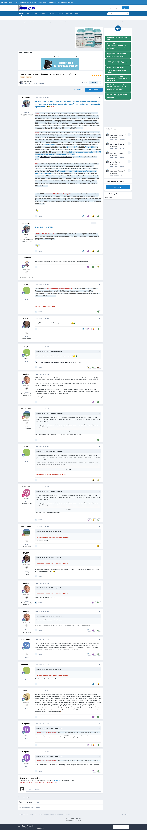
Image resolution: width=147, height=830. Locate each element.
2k (27, 427)
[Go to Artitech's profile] (26, 697)
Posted (42, 97)
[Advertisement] (32, 37)
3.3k (27, 392)
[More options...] (99, 98)
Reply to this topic (93, 89)
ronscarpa (29, 81)
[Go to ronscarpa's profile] (21, 82)
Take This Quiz (117, 187)
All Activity (42, 13)
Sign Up (125, 8)
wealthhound (26, 409)
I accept (121, 827)
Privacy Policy (70, 818)
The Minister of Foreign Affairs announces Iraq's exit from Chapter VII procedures (117, 78)
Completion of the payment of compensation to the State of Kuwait (117, 61)
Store (28, 13)
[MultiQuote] (36, 216)
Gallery (43, 18)
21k (27, 299)
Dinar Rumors (40, 83)
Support (34, 13)
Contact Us (78, 818)
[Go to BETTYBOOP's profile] (26, 264)
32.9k (27, 112)
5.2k (27, 657)
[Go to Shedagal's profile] (26, 380)
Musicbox (77, 13)
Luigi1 (26, 284)
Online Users (34, 18)
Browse (21, 13)
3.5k (27, 336)
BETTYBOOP (26, 258)
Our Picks (60, 13)
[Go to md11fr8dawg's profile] (26, 645)
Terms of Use (40, 827)
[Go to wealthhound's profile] (26, 415)
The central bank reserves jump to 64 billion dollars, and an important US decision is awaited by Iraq (116, 55)
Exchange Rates (108, 197)
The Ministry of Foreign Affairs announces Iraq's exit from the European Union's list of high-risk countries (116, 70)
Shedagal (26, 374)
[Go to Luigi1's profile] (26, 290)
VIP (94, 378)
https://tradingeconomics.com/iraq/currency (57, 157)
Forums (20, 18)
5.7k (27, 276)
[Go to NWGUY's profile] (26, 324)
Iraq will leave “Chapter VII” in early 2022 (117, 38)
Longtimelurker (26, 664)
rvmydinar (26, 724)
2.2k (27, 501)
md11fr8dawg (26, 639)
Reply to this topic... (34, 789)
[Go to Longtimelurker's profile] (26, 670)
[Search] (127, 13)
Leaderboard (51, 13)
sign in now (57, 780)
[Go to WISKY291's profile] (26, 493)
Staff (26, 18)
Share (85, 82)
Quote (40, 216)
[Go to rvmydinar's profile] (26, 729)
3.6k (27, 679)
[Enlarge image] (58, 362)
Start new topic (78, 89)
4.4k (27, 708)
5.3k (27, 738)
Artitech (26, 691)
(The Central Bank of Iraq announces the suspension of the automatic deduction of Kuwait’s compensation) (116, 46)
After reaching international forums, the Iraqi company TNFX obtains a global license (117, 96)
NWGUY (26, 318)
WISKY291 (26, 487)
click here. (70, 2)
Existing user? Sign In (113, 8)
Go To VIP (69, 13)
